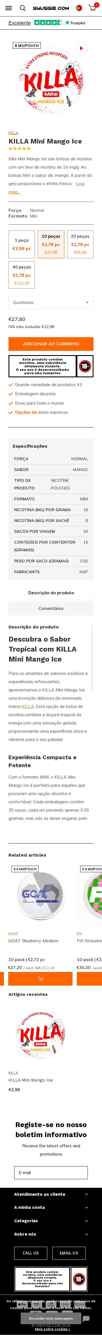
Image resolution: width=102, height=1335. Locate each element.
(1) (34, 148)
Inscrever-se (71, 1172)
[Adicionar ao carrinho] (40, 979)
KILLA (13, 132)
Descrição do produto (51, 592)
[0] (92, 8)
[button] (8, 8)
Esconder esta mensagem (51, 1318)
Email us (69, 1253)
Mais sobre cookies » (52, 1329)
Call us (31, 1253)
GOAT (13, 933)
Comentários (51, 608)
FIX (79, 933)
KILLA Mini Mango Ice (30, 1080)
